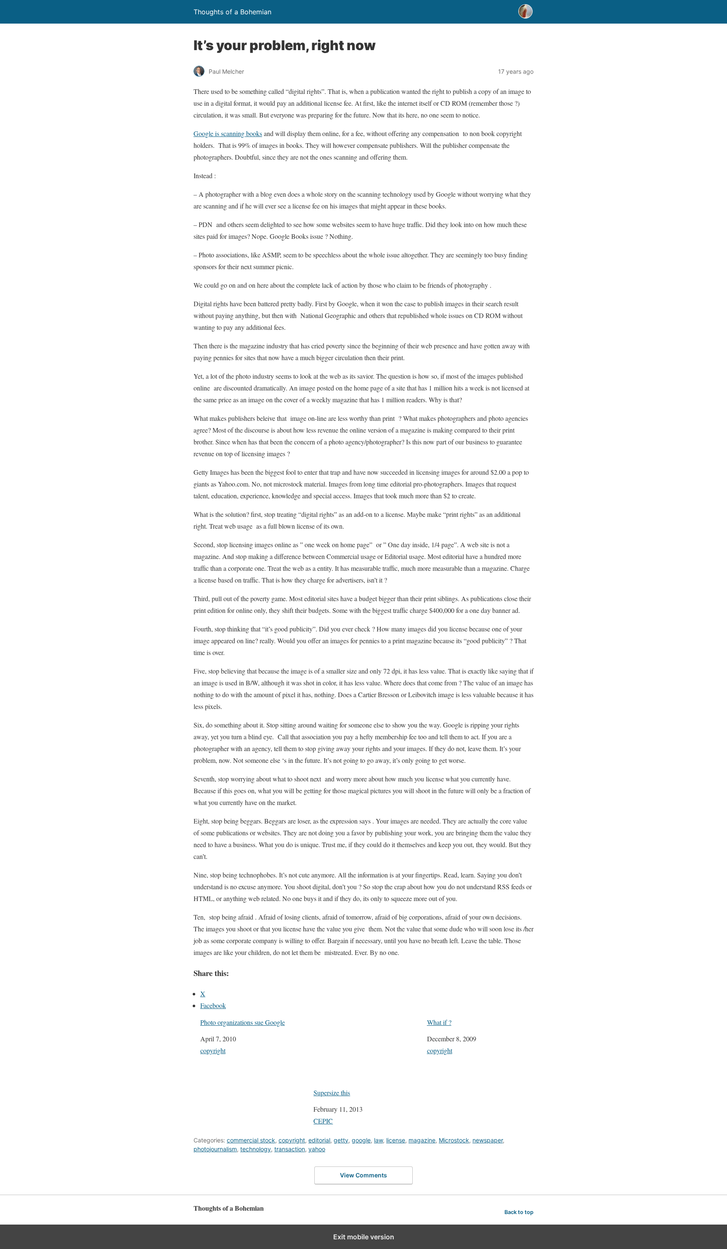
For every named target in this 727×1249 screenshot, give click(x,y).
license (395, 1140)
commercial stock (251, 1140)
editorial (319, 1140)
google (361, 1140)
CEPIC (323, 1120)
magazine (422, 1140)
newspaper (487, 1140)
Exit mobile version (363, 1237)
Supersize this (331, 1092)
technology (255, 1149)
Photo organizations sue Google (242, 1022)
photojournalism (215, 1149)
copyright (213, 1050)
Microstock (454, 1140)
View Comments (363, 1175)
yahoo (316, 1149)
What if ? (439, 1022)
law (378, 1140)
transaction (289, 1149)
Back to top (518, 1212)
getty (341, 1140)
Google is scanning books (228, 133)
